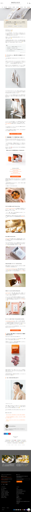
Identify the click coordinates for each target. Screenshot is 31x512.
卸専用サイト (18, 497)
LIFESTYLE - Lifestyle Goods (5, 492)
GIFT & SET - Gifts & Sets (4, 493)
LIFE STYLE (6, 20)
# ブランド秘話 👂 (17, 441)
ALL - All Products (3, 488)
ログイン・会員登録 (27, 3)
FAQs (17, 488)
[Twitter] (3, 484)
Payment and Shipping (19, 489)
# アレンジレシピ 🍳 (7, 441)
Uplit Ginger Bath (16, 172)
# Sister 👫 (12, 441)
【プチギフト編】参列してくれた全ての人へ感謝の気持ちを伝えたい (15, 49)
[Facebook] (1, 484)
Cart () (29, 3)
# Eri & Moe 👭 (23, 440)
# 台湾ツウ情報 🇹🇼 (14, 440)
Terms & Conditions (19, 498)
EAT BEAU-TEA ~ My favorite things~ (16, 169)
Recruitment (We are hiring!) (20, 493)
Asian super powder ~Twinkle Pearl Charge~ (16, 171)
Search (2, 3)
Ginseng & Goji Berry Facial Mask (16, 173)
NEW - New (2, 489)
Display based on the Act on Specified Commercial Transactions (23, 502)
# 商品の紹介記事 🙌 (8, 440)
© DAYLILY (3, 509)
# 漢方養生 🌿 (18, 440)
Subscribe (19, 481)
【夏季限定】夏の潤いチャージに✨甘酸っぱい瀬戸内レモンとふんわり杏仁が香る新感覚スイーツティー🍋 (22, 465)
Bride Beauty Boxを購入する (15, 176)
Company (17, 503)
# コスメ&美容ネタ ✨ (23, 441)
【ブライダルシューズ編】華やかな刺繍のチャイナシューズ (14, 46)
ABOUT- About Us (3, 496)
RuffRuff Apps (22, 52)
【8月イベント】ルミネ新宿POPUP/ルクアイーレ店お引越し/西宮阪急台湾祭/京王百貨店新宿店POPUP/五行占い (8, 465)
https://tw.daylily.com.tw (4, 479)
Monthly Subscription (19, 492)
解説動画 (22, 216)
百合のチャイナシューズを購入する (15, 133)
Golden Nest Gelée (15, 170)
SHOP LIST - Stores (3, 497)
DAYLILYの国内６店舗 (8, 123)
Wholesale (17, 496)
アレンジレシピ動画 (21, 270)
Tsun (25, 52)
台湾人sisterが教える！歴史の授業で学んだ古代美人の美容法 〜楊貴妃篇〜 (15, 414)
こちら (18, 244)
